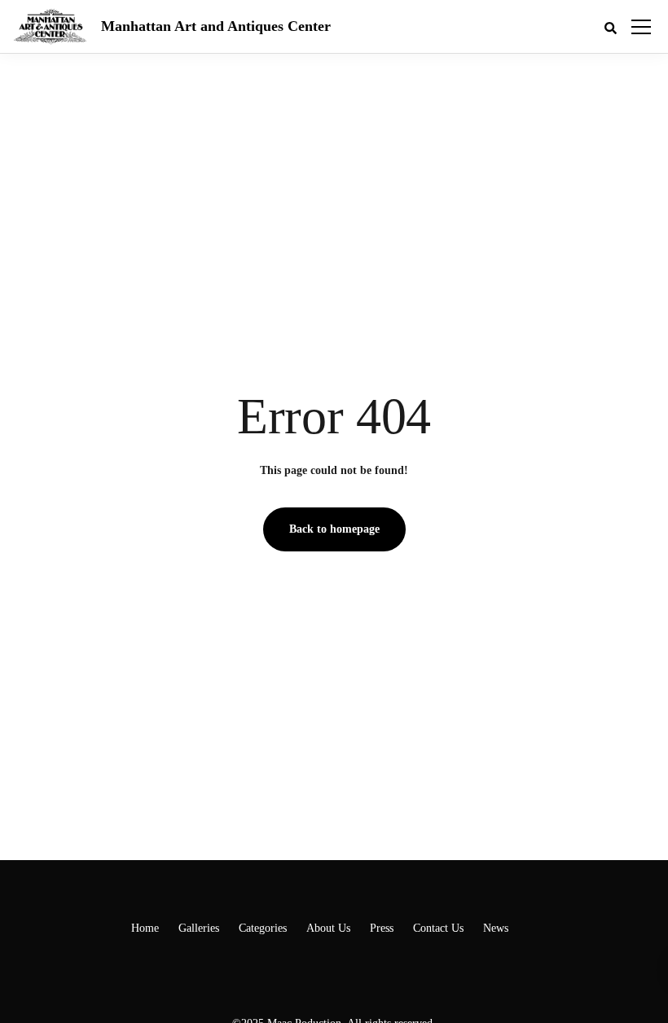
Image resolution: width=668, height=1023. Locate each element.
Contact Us (438, 928)
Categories (263, 928)
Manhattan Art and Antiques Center (216, 26)
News (495, 928)
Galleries (198, 928)
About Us (328, 928)
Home (145, 928)
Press (381, 928)
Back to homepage (334, 529)
